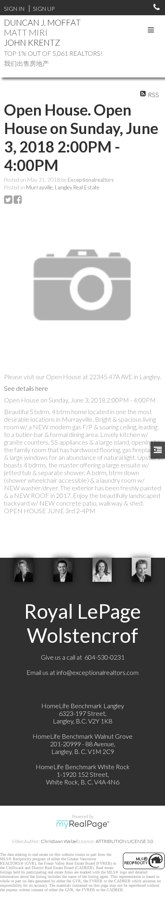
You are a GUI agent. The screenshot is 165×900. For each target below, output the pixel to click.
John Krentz (32, 42)
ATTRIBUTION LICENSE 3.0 (124, 841)
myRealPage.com (83, 824)
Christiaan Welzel (59, 841)
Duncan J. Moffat (42, 22)
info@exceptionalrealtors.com (97, 672)
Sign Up (43, 8)
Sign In (14, 8)
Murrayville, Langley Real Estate (62, 187)
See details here (26, 388)
